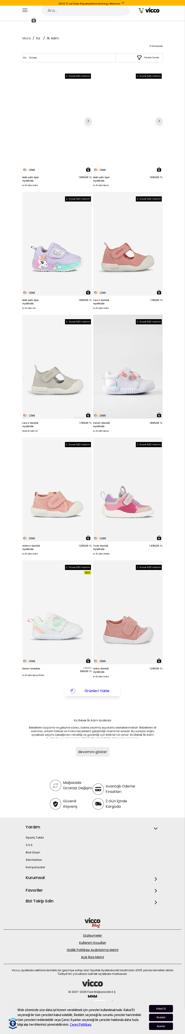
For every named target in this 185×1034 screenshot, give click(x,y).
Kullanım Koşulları (92, 942)
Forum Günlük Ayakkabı (101, 424)
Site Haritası (34, 860)
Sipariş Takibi (35, 837)
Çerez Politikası (80, 1024)
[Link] (149, 10)
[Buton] (124, 3)
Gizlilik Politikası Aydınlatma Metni (92, 950)
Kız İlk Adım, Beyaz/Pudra (33, 675)
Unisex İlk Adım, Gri (30, 431)
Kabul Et (161, 1009)
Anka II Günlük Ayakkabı (31, 547)
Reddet (161, 1017)
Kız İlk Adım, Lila (28, 308)
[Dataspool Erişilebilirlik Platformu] (13, 1023)
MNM (92, 996)
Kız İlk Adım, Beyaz (101, 185)
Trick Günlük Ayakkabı (100, 547)
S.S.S (29, 845)
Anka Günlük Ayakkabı (101, 670)
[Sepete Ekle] (88, 169)
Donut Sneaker (31, 668)
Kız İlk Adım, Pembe (101, 554)
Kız (38, 38)
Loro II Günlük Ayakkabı (101, 301)
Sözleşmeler (92, 935)
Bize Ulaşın (33, 852)
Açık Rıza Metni (92, 957)
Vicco (26, 38)
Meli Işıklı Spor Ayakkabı (30, 179)
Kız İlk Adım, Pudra (30, 185)
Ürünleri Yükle (97, 690)
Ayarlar (161, 1026)
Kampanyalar (35, 867)
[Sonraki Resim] (88, 121)
